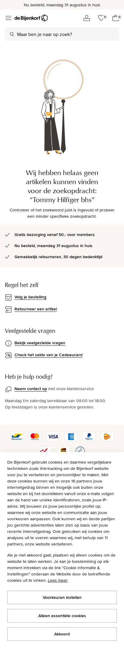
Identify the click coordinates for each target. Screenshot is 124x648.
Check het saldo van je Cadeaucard (48, 355)
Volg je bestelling (30, 297)
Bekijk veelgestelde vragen (39, 343)
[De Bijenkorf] (31, 18)
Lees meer (58, 580)
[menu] (8, 18)
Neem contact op (30, 389)
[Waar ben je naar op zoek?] (12, 34)
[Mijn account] (86, 18)
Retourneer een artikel (35, 309)
